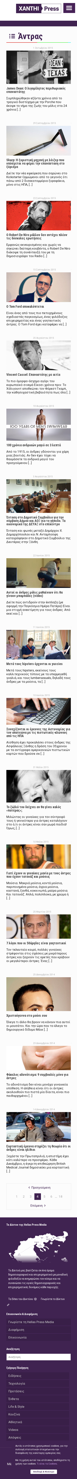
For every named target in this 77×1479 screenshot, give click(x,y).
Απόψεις (14, 1437)
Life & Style (16, 1406)
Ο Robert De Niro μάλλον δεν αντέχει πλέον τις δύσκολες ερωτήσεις (36, 236)
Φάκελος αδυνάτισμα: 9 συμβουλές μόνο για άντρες (37, 1076)
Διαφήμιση (16, 1330)
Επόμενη (36, 1205)
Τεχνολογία (16, 1383)
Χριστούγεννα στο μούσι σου (26, 1015)
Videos (13, 1430)
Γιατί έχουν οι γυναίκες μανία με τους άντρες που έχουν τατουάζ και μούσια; (38, 874)
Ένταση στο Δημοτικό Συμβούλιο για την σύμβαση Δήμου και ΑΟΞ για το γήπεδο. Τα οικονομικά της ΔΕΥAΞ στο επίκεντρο (35, 520)
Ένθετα (13, 1399)
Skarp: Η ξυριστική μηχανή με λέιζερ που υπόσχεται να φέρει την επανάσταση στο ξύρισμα (35, 163)
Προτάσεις (16, 1391)
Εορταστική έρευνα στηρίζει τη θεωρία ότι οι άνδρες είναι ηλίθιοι (38, 1148)
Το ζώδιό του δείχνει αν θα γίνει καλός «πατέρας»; (33, 808)
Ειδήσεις (14, 1376)
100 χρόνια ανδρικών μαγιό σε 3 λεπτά (33, 445)
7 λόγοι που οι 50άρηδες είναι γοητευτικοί (36, 943)
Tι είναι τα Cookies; (47, 1463)
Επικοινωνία (17, 1337)
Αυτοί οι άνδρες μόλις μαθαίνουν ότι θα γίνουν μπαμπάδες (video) (34, 594)
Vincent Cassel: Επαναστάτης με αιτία (33, 375)
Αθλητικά (15, 1422)
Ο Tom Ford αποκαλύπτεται (25, 306)
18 (60, 1196)
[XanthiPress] (38, 8)
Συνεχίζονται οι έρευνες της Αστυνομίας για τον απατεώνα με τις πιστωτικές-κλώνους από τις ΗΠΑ (38, 732)
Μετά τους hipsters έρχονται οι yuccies (34, 664)
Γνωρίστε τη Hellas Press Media (31, 1322)
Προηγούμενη (40, 1187)
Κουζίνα (14, 1414)
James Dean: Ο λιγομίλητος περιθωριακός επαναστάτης (36, 90)
